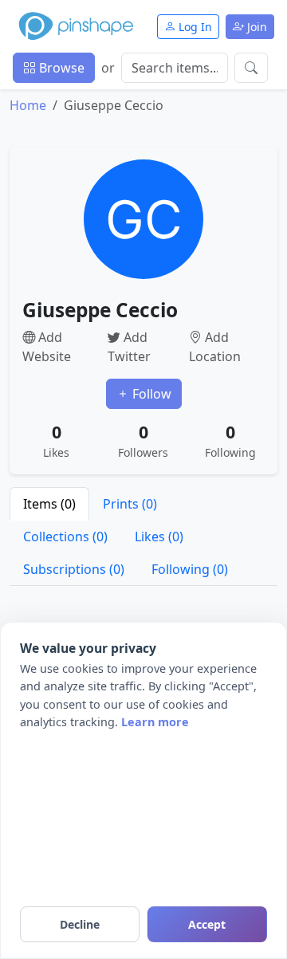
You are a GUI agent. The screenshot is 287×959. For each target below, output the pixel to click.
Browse (60, 68)
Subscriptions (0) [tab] (73, 569)
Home (28, 105)
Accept (207, 924)
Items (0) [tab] (49, 504)
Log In (193, 26)
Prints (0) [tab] (130, 504)
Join (255, 26)
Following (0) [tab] (189, 569)
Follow (150, 394)
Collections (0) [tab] (65, 536)
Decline (80, 924)
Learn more (155, 721)
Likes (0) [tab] (159, 536)
